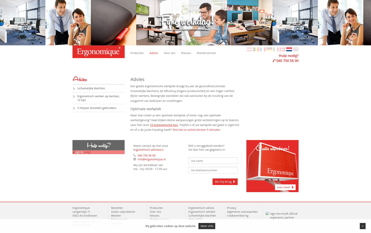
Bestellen (117, 208)
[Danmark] (282, 49)
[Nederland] (289, 49)
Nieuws (186, 53)
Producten (137, 53)
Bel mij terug (223, 181)
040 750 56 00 (287, 60)
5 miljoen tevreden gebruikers (96, 108)
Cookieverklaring (237, 215)
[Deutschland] (269, 49)
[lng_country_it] (276, 49)
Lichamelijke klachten (91, 88)
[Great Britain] (296, 49)
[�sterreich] (250, 49)
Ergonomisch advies (201, 208)
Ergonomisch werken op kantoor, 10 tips (98, 98)
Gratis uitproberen (123, 212)
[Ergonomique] (98, 51)
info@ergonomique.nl (152, 159)
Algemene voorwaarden (242, 212)
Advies (154, 53)
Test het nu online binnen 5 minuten (196, 130)
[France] (263, 49)
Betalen (116, 215)
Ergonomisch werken (201, 212)
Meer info (207, 226)
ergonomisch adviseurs (148, 149)
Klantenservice (206, 53)
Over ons (169, 53)
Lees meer (284, 187)
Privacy (231, 208)
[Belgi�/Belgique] (256, 49)
